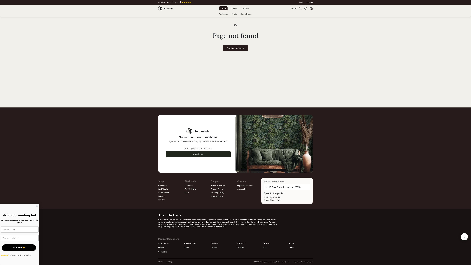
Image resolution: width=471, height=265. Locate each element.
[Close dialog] (37, 206)
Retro (291, 248)
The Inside (263, 262)
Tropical (214, 248)
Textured (214, 243)
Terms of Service (218, 186)
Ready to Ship (190, 243)
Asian (186, 248)
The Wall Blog (190, 189)
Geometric (162, 252)
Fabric (234, 14)
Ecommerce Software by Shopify (279, 262)
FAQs (301, 2)
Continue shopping (235, 48)
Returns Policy (217, 189)
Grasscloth (241, 243)
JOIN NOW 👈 (19, 247)
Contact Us (242, 189)
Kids (264, 248)
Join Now (198, 154)
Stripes (161, 248)
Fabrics (161, 196)
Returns (161, 200)
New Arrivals (163, 243)
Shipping (169, 262)
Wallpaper (223, 14)
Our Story (189, 186)
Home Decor (246, 14)
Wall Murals (163, 189)
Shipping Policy (217, 193)
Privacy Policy (217, 196)
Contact (310, 2)
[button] (300, 8)
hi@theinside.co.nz (245, 186)
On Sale (266, 243)
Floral (291, 243)
